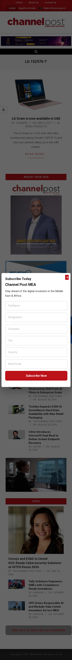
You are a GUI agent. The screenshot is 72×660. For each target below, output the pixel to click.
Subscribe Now (36, 375)
